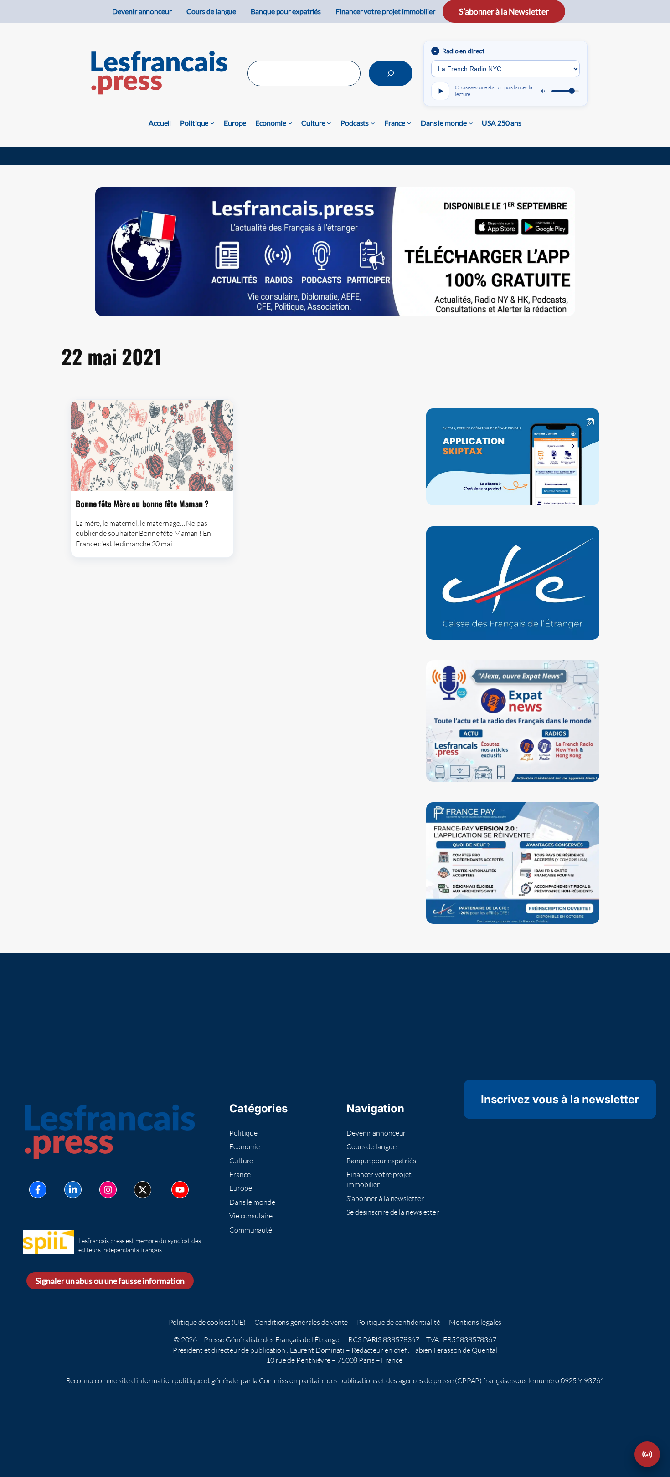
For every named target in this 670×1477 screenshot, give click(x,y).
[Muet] (543, 91)
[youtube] (180, 1189)
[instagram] (108, 1189)
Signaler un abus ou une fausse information (110, 1281)
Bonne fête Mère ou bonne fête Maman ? (142, 503)
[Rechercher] (390, 73)
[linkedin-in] (73, 1189)
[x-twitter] (142, 1189)
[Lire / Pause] (440, 91)
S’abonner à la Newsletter (504, 11)
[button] (647, 1454)
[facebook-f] (37, 1189)
